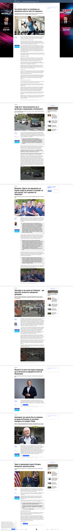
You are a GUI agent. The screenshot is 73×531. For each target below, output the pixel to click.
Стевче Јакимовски (26, 455)
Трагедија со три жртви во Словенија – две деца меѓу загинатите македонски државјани (29, 292)
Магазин (27, 1)
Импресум (26, 529)
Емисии (33, 1)
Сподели (17, 45)
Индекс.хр (24, 521)
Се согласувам (13, 529)
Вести (23, 1)
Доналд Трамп (25, 523)
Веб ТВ (38, 1)
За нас (20, 529)
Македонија (15, 104)
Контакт (23, 529)
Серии (35, 1)
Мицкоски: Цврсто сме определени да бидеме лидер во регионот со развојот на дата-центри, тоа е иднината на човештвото (28, 191)
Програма (30, 1)
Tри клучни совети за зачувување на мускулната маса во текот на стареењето (28, 10)
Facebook (47, 529)
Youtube (55, 529)
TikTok (58, 529)
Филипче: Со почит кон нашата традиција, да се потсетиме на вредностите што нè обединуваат (28, 371)
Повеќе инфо (13, 527)
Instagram (52, 529)
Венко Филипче (25, 404)
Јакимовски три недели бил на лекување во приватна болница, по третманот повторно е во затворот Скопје (21, 3)
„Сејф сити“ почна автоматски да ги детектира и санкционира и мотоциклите (28, 107)
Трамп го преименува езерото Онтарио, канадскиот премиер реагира (46, 3)
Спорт (25, 1)
